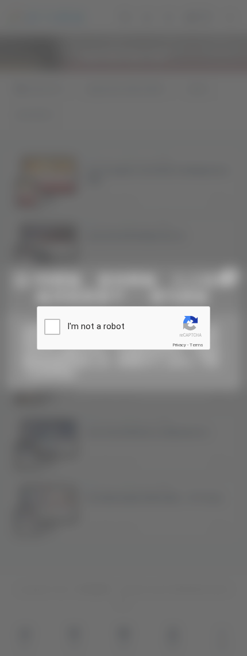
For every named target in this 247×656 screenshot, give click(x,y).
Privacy (179, 345)
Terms (196, 345)
